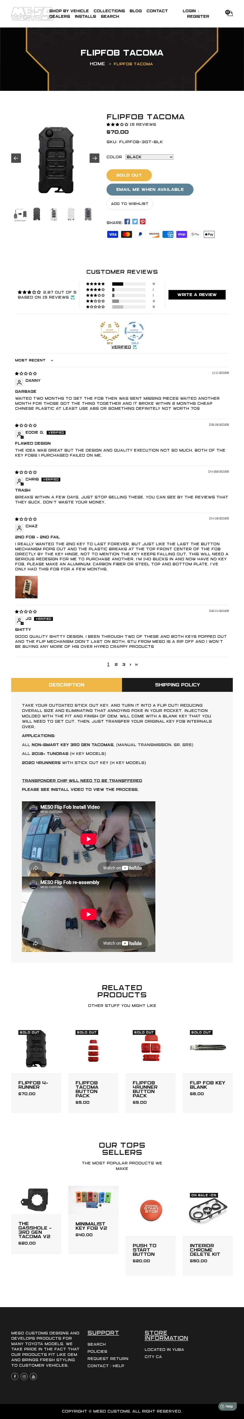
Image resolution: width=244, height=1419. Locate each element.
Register (198, 16)
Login (189, 11)
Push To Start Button (145, 1250)
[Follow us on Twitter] (135, 222)
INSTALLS (85, 16)
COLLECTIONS (109, 11)
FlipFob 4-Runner (33, 1085)
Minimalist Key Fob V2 (91, 1226)
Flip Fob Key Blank (207, 1085)
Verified (121, 347)
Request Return (107, 1359)
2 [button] (116, 664)
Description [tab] (66, 685)
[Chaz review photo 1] (26, 587)
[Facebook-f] (14, 1376)
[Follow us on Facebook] (127, 222)
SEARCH (110, 16)
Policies (97, 1351)
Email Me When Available (150, 189)
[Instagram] (24, 1376)
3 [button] (123, 664)
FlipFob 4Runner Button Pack (145, 1089)
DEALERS (59, 16)
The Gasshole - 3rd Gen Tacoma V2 (34, 1230)
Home (97, 63)
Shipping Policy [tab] (177, 685)
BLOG (136, 11)
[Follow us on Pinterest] (143, 222)
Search (96, 1344)
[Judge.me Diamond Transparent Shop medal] (134, 331)
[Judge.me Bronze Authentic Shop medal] (109, 331)
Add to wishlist (129, 204)
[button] (118, 124)
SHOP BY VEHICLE (69, 11)
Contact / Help (105, 1366)
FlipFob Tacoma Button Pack (87, 1089)
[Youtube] (33, 1376)
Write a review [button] (197, 294)
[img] (26, 373)
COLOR (114, 157)
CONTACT (157, 11)
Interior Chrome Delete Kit (205, 1250)
